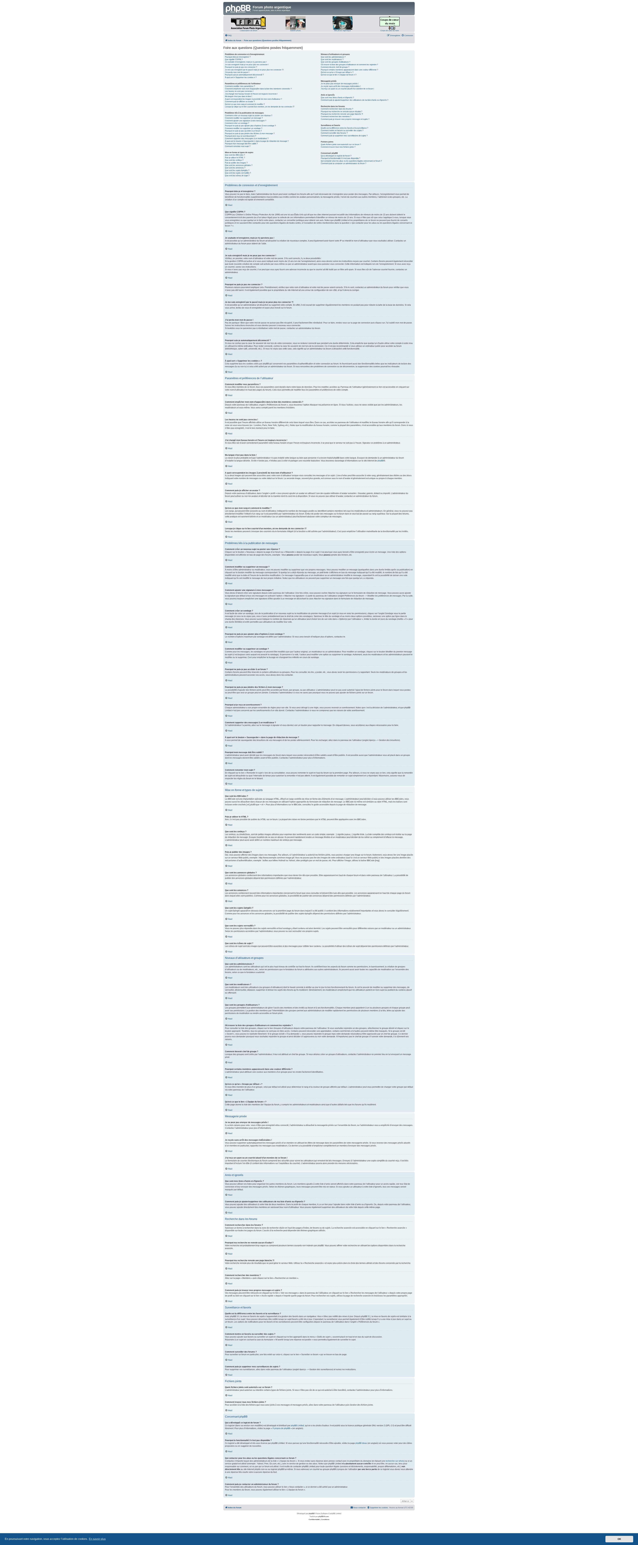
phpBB (380, 461)
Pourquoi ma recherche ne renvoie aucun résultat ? (341, 111)
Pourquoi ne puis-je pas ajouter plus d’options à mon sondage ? (250, 126)
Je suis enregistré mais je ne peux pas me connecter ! (247, 65)
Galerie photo (295, 30)
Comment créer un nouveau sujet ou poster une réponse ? (248, 115)
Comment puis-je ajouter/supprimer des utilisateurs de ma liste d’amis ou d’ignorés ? (354, 100)
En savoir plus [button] (97, 1539)
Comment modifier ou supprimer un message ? (244, 118)
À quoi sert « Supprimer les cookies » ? (241, 77)
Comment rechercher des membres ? (336, 116)
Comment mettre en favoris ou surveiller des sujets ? (342, 130)
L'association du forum (248, 30)
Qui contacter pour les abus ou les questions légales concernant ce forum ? (351, 161)
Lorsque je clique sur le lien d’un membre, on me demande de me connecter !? (259, 107)
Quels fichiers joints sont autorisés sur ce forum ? (341, 144)
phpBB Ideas (361, 1443)
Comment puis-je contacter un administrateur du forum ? (343, 163)
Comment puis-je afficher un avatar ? (240, 101)
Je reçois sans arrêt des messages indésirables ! (341, 86)
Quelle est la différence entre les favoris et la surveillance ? (344, 128)
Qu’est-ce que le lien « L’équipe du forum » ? (338, 75)
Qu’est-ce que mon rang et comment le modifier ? (245, 104)
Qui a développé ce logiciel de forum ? (336, 156)
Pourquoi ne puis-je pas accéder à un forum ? (243, 131)
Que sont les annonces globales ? (238, 165)
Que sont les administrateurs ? (333, 57)
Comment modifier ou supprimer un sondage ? (243, 128)
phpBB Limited (297, 1425)
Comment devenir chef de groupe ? (335, 67)
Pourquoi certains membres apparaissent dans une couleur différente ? (349, 70)
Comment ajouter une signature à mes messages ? (245, 121)
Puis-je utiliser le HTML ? (235, 158)
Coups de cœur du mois (389, 30)
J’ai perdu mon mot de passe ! (237, 72)
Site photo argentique (342, 30)
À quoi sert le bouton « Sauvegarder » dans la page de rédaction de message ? (257, 141)
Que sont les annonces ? (235, 168)
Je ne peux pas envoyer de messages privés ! (339, 84)
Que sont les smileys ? (234, 160)
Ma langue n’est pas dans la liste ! (238, 96)
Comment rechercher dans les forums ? (337, 109)
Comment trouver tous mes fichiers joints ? (338, 147)
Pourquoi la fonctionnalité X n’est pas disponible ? (340, 158)
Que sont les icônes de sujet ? (237, 176)
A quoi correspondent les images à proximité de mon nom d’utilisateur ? (253, 99)
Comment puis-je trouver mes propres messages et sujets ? (345, 119)
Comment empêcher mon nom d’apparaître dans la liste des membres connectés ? (258, 89)
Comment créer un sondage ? (237, 123)
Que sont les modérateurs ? (332, 59)
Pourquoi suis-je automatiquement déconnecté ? (244, 75)
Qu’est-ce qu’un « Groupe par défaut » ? (337, 72)
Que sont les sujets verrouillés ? (238, 173)
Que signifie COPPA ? (234, 59)
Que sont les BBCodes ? (235, 155)
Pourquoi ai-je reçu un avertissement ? (240, 136)
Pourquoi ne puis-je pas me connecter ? (241, 67)
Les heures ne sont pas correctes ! (239, 91)
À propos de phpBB (281, 1428)
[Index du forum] (238, 8)
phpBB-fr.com (323, 1516)
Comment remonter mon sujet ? (237, 146)
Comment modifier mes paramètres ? (240, 86)
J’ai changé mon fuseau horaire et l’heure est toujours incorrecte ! (251, 94)
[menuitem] (228, 35)
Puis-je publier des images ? (236, 163)
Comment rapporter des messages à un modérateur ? (246, 138)
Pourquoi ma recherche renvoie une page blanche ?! (342, 114)
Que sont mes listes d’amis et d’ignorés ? (337, 97)
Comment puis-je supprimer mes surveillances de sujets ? (344, 136)
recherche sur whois (395, 1461)
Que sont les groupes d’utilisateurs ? (335, 62)
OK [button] (619, 1539)
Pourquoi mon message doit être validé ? (241, 144)
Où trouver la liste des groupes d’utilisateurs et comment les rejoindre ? (349, 65)
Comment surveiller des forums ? (334, 133)
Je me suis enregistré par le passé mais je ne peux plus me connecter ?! (254, 70)
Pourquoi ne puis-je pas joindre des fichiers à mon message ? (249, 133)
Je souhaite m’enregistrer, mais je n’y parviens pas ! (246, 62)
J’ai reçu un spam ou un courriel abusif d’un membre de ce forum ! (347, 89)
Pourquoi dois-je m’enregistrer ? (238, 57)
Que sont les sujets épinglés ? (237, 170)
